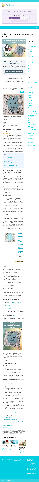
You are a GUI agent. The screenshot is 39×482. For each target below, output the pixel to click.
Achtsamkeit (5, 427)
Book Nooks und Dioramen (31, 100)
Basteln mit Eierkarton (31, 88)
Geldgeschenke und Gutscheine (32, 112)
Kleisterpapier (31, 133)
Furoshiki (30, 110)
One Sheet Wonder (31, 141)
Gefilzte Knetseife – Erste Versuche (5, 446)
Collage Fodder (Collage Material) (32, 103)
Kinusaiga (30, 49)
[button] (3, 133)
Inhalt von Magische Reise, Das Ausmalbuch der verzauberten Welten (13, 156)
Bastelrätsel (30, 71)
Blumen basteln (30, 96)
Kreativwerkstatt (5, 32)
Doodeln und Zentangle (7, 425)
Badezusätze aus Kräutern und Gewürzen (22, 448)
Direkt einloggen (25, 18)
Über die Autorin (7, 166)
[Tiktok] (36, 0)
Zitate (29, 148)
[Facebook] (31, 0)
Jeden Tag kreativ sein (16, 302)
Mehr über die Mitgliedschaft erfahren (19, 21)
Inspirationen (32, 129)
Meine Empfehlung (7, 161)
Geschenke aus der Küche (32, 116)
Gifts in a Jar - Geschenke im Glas (32, 124)
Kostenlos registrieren (15, 18)
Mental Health (11, 427)
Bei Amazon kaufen (20, 261)
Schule (29, 54)
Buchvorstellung (6, 421)
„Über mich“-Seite (18, 412)
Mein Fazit (6, 160)
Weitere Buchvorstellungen (9, 162)
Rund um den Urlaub (31, 143)
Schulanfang (30, 51)
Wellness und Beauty (13, 32)
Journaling (30, 131)
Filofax (29, 106)
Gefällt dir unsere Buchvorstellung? (11, 164)
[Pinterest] (34, 0)
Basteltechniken (31, 93)
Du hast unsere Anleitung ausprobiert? (11, 165)
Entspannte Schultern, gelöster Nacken (14, 447)
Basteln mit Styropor (31, 91)
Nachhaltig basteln (32, 139)
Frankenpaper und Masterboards (31, 108)
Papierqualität (6, 158)
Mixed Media (31, 138)
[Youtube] (32, 0)
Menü (4, 27)
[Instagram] (35, 0)
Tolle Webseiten (31, 146)
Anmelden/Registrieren (32, 82)
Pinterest (15, 315)
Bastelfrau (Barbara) (7, 417)
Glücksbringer (31, 127)
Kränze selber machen (32, 135)
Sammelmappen (31, 145)
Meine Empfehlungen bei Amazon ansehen (14, 71)
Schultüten (30, 53)
